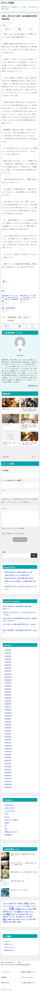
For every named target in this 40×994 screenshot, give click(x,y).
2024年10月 (8, 715)
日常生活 (21, 914)
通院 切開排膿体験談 (8, 308)
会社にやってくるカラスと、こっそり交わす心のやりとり (20, 612)
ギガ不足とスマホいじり (19, 890)
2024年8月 (8, 721)
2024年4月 (8, 733)
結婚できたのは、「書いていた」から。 (10, 443)
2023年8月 (8, 757)
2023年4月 (8, 769)
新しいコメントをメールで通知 (13, 528)
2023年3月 (8, 772)
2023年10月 (8, 751)
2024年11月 (8, 712)
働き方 (11, 911)
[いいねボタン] (3, 281)
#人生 (4, 903)
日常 (17, 914)
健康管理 (6, 911)
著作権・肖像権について (28, 972)
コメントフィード (10, 947)
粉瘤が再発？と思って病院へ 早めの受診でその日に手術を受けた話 (28, 297)
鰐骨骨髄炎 (8, 835)
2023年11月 (8, 748)
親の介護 (32, 919)
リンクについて (6, 972)
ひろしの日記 (7, 2)
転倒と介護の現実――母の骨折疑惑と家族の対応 (17, 606)
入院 (14, 911)
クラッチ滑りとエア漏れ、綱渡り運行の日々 (16, 624)
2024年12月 (8, 709)
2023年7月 (8, 760)
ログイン (7, 941)
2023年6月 (8, 763)
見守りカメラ (24, 919)
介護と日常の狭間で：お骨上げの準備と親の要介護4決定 (29, 409)
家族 (8, 914)
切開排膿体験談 (12, 317)
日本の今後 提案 (18, 881)
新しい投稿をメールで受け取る (13, 533)
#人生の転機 (10, 903)
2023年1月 (8, 778)
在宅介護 (26, 911)
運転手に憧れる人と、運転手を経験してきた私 (18, 572)
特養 (28, 916)
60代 (15, 903)
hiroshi (5, 608)
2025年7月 (8, 689)
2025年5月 (8, 695)
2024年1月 (8, 742)
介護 (6, 814)
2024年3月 (8, 736)
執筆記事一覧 (32, 385)
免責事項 (4, 977)
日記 (4, 25)
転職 (10, 922)
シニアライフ (18, 906)
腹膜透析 (18, 919)
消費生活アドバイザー (11, 832)
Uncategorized (9, 805)
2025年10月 (8, 680)
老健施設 (10, 919)
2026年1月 (8, 671)
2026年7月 (8, 653)
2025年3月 (8, 701)
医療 (22, 911)
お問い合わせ (5, 982)
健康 (34, 909)
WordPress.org (9, 950)
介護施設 (18, 909)
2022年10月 (8, 787)
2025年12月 (8, 674)
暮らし (31, 914)
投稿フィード (9, 944)
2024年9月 (8, 718)
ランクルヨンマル (10, 811)
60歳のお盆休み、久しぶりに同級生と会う (17, 575)
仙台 (27, 909)
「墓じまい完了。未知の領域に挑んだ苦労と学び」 (29, 443)
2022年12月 (8, 781)
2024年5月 (8, 730)
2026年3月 (8, 665)
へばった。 (34, 457)
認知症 (5, 922)
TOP (8, 962)
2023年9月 (8, 754)
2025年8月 (8, 686)
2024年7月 (8, 724)
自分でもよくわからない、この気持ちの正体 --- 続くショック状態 (24, 863)
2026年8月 (8, 650)
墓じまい (7, 817)
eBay (26, 903)
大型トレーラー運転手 (11, 820)
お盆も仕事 (6, 457)
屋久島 (7, 823)
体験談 (30, 909)
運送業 (14, 922)
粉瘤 (20, 317)
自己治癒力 (11, 320)
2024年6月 (8, 727)
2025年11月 (8, 677)
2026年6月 (8, 656)
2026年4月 (8, 662)
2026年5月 (8, 659)
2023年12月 (8, 745)
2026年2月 (8, 668)
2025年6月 (8, 692)
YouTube (32, 903)
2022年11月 (8, 784)
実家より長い (6, 409)
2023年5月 (8, 766)
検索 (4, 552)
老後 (14, 919)
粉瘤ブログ (26, 317)
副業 (18, 911)
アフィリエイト (9, 906)
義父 (5, 919)
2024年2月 (8, 739)
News (35, 630)
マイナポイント (7, 425)
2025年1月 (8, 706)
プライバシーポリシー (27, 977)
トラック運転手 (26, 906)
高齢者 (19, 922)
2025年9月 (8, 683)
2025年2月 (8, 704)
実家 (4, 914)
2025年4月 (8, 698)
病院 (30, 916)
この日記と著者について (28, 982)
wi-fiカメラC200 (9, 808)
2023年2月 (8, 775)
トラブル (34, 906)
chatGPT (20, 903)
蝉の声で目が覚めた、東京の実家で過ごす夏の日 (19, 578)
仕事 (24, 909)
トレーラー (5, 909)
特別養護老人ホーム (21, 916)
